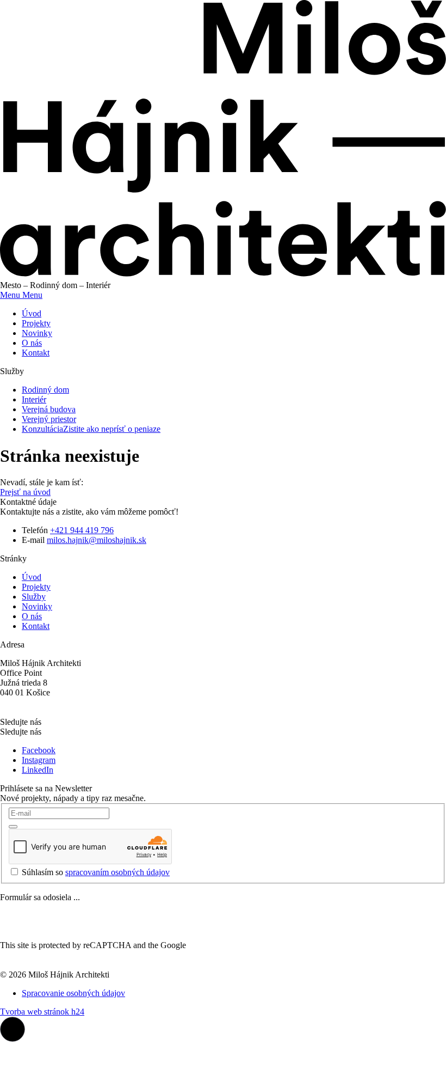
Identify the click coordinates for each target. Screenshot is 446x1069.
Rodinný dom (45, 389)
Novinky (37, 333)
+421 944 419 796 (82, 530)
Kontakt (35, 352)
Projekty (36, 323)
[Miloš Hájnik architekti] (223, 275)
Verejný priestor (49, 419)
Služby (34, 596)
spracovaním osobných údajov (117, 872)
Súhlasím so (96, 872)
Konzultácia (91, 428)
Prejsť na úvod (25, 492)
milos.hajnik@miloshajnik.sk (96, 540)
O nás (32, 342)
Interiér (34, 399)
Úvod (31, 313)
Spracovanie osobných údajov (73, 993)
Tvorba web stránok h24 (42, 1011)
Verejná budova (49, 409)
